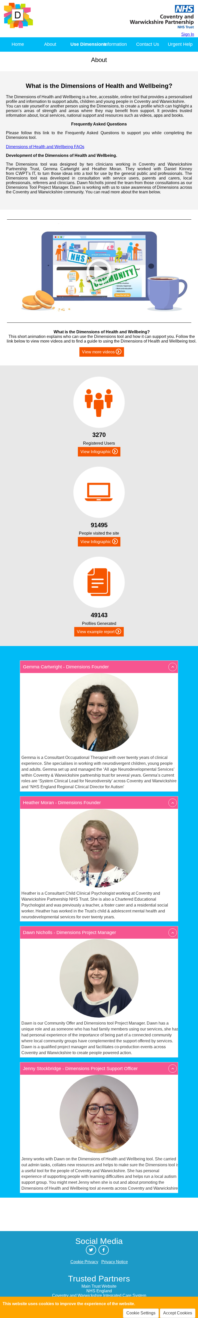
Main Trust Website (99, 1286)
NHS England (99, 1291)
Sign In (187, 34)
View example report (96, 632)
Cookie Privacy (84, 1262)
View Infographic (96, 452)
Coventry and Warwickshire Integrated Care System (99, 1295)
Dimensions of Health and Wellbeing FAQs (45, 147)
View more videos (99, 352)
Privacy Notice (114, 1262)
